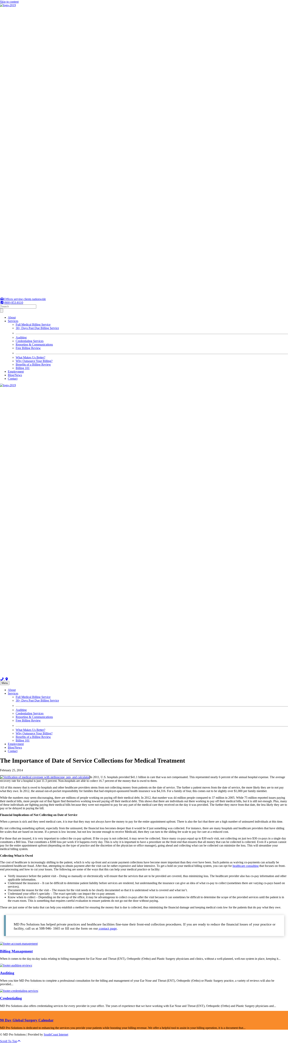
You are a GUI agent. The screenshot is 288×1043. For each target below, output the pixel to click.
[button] (10, 1041)
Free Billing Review (28, 348)
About (12, 317)
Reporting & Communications (34, 344)
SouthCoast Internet (56, 1034)
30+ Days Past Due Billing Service (37, 328)
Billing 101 (23, 368)
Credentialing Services (29, 341)
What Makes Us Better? (30, 357)
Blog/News (15, 375)
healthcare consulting (246, 865)
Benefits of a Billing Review (33, 364)
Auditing (21, 337)
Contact (12, 378)
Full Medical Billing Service (33, 324)
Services (13, 321)
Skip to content (9, 1)
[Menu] (1, 311)
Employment (16, 371)
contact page (107, 928)
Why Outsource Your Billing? (34, 361)
